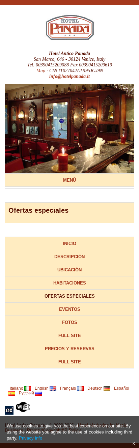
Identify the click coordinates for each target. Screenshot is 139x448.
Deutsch (95, 388)
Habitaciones (69, 283)
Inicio (69, 243)
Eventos (69, 309)
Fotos (69, 322)
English (42, 388)
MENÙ (69, 180)
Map (40, 70)
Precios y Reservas (69, 348)
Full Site (69, 335)
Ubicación (69, 269)
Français (68, 388)
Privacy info (30, 438)
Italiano (17, 388)
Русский (27, 393)
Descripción (69, 256)
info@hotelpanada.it (69, 76)
